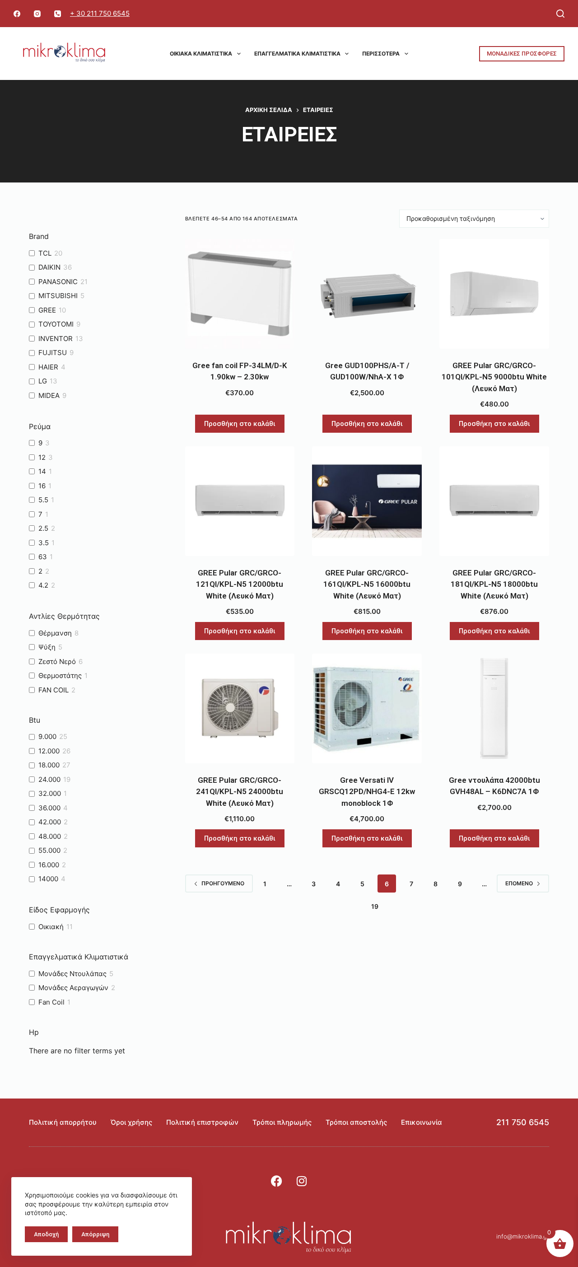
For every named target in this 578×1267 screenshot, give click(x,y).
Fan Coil (51, 1002)
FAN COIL (53, 690)
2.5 (43, 528)
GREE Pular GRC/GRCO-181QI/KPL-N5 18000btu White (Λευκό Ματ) (494, 584)
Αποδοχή (46, 1234)
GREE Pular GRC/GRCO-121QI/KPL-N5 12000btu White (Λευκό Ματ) (239, 584)
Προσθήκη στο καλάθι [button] (239, 424)
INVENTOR (55, 338)
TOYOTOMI (56, 324)
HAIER (48, 367)
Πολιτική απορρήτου (63, 1122)
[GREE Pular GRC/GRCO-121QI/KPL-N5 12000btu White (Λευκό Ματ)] (240, 501)
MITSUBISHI (58, 295)
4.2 (43, 585)
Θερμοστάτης (60, 675)
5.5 (43, 500)
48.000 (49, 836)
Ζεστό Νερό (57, 661)
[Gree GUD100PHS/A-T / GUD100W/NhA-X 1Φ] (367, 294)
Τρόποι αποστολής (356, 1122)
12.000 (49, 751)
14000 (48, 878)
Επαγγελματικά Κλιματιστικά (297, 53)
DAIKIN (49, 267)
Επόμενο (519, 883)
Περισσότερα (381, 53)
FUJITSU (52, 352)
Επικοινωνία (421, 1122)
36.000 (49, 808)
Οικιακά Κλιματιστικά (201, 53)
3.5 (43, 542)
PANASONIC (58, 281)
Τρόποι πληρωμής (282, 1122)
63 (42, 556)
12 (42, 457)
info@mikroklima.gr (522, 1236)
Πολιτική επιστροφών (202, 1122)
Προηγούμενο (222, 883)
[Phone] (57, 13)
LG (42, 381)
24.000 (49, 779)
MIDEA (49, 395)
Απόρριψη (95, 1234)
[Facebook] (17, 13)
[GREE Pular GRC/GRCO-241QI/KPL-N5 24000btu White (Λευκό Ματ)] (240, 708)
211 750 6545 (522, 1122)
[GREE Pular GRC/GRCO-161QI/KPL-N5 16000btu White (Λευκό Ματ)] (367, 501)
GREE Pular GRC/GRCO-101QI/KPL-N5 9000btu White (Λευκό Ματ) (494, 377)
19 (374, 906)
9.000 (47, 736)
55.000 (49, 850)
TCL (44, 253)
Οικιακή (51, 926)
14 (42, 471)
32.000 (49, 793)
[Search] (560, 13)
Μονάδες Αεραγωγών (73, 987)
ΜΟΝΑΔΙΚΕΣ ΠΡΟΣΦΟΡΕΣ (522, 53)
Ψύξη (47, 647)
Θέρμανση (55, 633)
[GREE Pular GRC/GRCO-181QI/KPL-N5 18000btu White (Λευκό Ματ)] (494, 501)
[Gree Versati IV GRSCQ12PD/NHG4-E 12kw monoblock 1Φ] (367, 708)
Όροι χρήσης (131, 1122)
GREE (47, 310)
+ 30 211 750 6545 (100, 13)
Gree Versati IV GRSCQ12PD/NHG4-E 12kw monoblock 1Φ (367, 792)
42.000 (49, 822)
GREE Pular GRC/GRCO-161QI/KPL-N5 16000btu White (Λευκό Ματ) (366, 584)
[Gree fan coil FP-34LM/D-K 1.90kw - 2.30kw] (240, 294)
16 (42, 486)
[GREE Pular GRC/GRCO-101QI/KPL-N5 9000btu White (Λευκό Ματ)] (494, 294)
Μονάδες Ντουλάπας (72, 973)
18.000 (49, 765)
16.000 (48, 864)
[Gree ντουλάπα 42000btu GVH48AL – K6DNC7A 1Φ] (494, 708)
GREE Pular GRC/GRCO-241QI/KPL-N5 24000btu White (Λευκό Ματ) (239, 792)
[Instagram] (37, 13)
